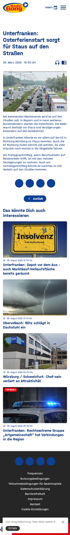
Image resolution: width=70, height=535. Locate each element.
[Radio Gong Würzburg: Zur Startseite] (15, 7)
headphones (57, 62)
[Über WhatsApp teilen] (40, 183)
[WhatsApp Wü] (51, 461)
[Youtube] (40, 461)
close (63, 522)
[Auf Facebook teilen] (19, 183)
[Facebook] (19, 461)
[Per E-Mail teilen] (51, 183)
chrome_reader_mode (64, 62)
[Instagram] (30, 461)
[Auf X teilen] (30, 183)
